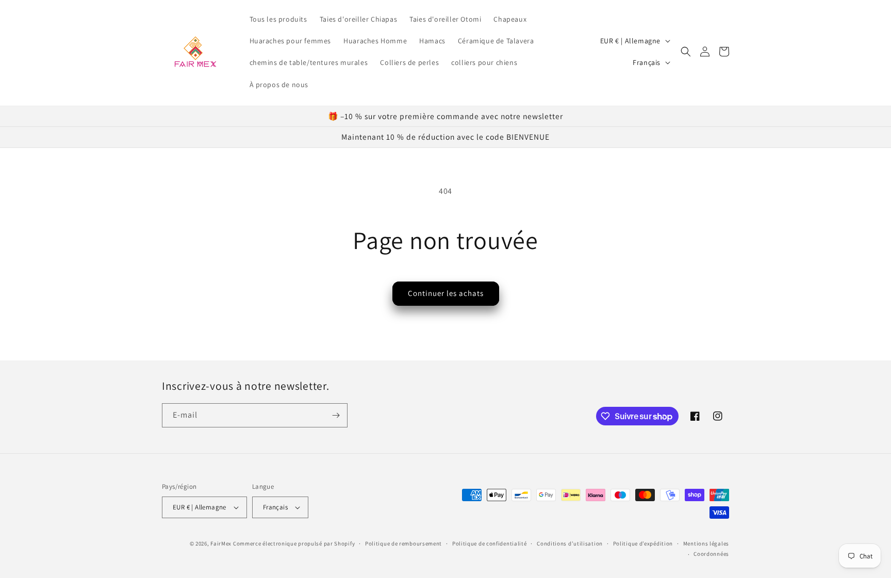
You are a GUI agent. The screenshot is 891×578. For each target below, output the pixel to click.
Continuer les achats (446, 293)
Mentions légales (706, 543)
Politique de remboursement (403, 543)
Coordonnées (711, 553)
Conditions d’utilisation (570, 543)
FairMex (221, 543)
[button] (685, 51)
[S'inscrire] (335, 415)
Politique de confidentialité (489, 543)
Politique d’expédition (643, 543)
